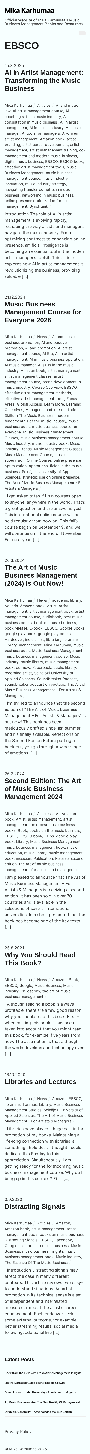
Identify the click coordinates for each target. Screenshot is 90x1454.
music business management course (51, 438)
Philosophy (30, 991)
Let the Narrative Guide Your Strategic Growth (35, 1382)
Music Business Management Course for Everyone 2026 (43, 312)
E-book (36, 628)
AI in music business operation (56, 359)
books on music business (62, 1234)
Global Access (29, 404)
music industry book (50, 443)
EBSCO (51, 161)
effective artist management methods (38, 393)
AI (57, 813)
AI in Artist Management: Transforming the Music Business (44, 80)
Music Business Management (57, 650)
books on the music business (54, 830)
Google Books (72, 628)
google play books (54, 633)
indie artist (34, 639)
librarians (70, 639)
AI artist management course (38, 111)
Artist (52, 605)
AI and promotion (40, 348)
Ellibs (49, 836)
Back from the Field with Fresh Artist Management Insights (43, 1373)
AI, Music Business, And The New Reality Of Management (42, 1402)
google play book (20, 633)
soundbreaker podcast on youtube (35, 684)
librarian (53, 639)
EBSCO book (71, 161)
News (42, 336)
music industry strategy (45, 184)
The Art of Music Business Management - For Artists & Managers (45, 690)
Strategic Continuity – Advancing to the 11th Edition (38, 1412)
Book (22, 830)
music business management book (35, 847)
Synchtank (39, 206)
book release (16, 628)
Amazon (59, 979)
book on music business (55, 622)
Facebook (63, 1240)
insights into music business (44, 1245)
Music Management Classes (58, 449)
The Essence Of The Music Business (36, 1262)
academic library (66, 600)
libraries (30, 1104)
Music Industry (17, 443)
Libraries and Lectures (40, 1081)
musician (23, 858)
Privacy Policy (18, 1431)
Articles (44, 105)
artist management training (53, 150)
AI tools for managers (41, 133)
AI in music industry (46, 127)
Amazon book (52, 139)
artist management (64, 370)
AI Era (47, 353)
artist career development (45, 144)
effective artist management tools (34, 167)
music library (32, 662)
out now (23, 667)
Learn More (54, 404)
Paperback (41, 667)
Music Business (47, 985)
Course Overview (47, 387)
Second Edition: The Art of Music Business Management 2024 (43, 788)
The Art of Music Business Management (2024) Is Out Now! (41, 575)
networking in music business (47, 195)
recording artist (18, 673)
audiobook (51, 617)
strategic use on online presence (50, 477)
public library (64, 667)
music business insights (42, 1251)
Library (11, 645)
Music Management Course (28, 454)
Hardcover (14, 639)
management (30, 645)
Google (25, 985)
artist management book (51, 611)
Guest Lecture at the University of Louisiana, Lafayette (40, 1392)
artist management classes (28, 376)
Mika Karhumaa (18, 105)
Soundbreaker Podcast (57, 678)
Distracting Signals (35, 1206)
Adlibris (11, 605)
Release (62, 858)
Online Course (39, 460)
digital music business (24, 161)
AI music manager (20, 365)
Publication (43, 858)
